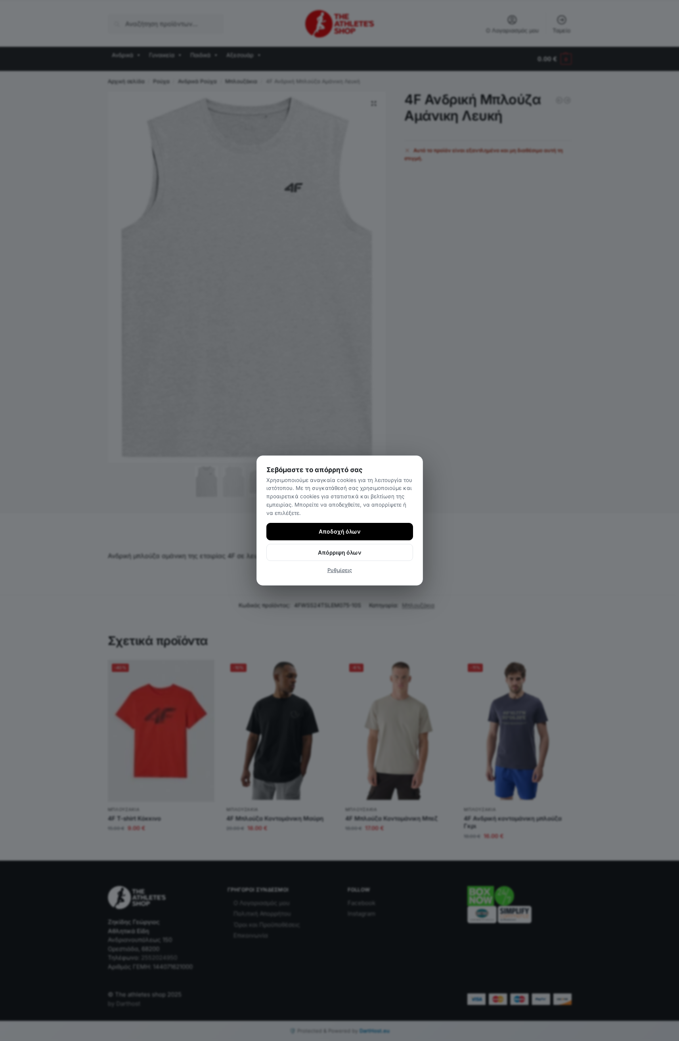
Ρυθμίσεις (339, 570)
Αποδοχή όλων (340, 531)
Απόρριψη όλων (339, 552)
